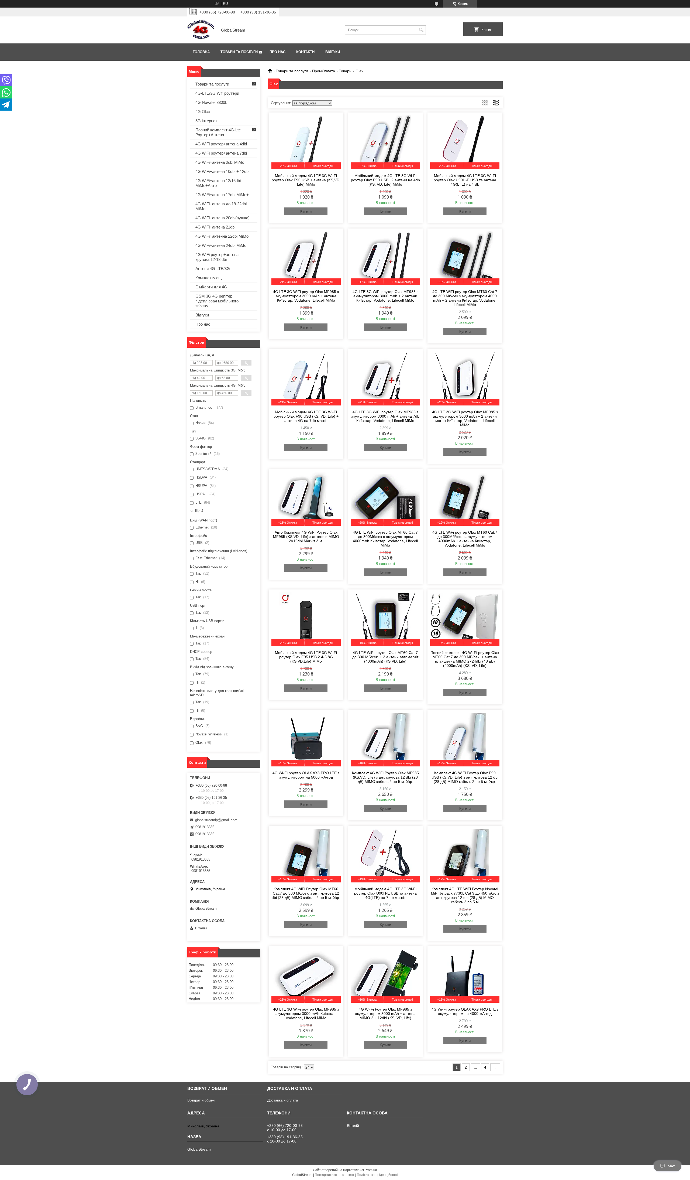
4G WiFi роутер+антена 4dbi (221, 144)
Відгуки (332, 52)
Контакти (305, 52)
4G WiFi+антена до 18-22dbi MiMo (221, 206)
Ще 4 (199, 511)
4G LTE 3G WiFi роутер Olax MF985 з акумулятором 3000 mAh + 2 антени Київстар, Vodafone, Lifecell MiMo (385, 295)
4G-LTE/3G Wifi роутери (217, 93)
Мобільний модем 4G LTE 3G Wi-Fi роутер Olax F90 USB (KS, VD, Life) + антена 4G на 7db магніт (306, 416)
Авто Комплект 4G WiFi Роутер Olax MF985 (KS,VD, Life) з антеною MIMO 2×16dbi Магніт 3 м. (306, 536)
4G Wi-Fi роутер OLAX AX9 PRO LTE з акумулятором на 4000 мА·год (465, 1011)
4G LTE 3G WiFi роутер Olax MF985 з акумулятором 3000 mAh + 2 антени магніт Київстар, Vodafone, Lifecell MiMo (465, 418)
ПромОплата (323, 71)
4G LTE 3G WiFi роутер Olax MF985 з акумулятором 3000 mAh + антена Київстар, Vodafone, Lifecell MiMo (306, 295)
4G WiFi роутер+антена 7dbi (221, 153)
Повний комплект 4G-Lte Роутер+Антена (218, 132)
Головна (201, 52)
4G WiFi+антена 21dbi (215, 227)
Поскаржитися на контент (334, 1175)
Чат (671, 1166)
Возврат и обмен (201, 1100)
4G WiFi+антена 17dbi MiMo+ (222, 194)
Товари (345, 71)
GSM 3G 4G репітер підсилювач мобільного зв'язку (217, 301)
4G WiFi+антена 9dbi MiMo (219, 162)
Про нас (277, 52)
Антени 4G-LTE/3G (212, 268)
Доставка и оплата (282, 1100)
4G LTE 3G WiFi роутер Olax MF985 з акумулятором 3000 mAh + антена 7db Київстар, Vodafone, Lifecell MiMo (385, 416)
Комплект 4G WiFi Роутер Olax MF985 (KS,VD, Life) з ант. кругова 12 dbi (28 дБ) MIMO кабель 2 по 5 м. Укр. (385, 777)
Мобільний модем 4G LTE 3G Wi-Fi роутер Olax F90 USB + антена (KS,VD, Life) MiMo (306, 179)
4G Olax (202, 111)
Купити (306, 211)
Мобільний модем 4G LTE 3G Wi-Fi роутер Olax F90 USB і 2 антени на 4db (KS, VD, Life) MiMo (385, 179)
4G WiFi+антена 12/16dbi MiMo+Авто (218, 183)
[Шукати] (421, 30)
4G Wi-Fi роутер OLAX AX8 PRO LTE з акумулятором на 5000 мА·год (305, 775)
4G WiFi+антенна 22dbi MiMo (222, 236)
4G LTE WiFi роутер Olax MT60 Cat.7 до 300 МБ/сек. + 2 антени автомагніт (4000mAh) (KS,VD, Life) (385, 656)
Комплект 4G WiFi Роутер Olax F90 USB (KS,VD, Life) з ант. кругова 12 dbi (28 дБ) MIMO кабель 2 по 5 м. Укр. (465, 777)
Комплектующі (208, 277)
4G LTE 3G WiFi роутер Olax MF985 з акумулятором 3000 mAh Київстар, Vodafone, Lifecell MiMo (306, 1013)
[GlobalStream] (200, 30)
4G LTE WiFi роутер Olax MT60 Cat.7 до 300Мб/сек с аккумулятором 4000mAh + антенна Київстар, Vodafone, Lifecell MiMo (464, 538)
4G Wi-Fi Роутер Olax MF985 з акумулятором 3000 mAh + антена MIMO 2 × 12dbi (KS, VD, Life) (385, 1013)
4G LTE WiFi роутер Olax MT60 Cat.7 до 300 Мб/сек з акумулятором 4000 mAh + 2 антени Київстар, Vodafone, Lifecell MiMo (464, 298)
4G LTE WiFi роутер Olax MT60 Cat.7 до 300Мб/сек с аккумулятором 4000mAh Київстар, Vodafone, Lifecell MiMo (385, 538)
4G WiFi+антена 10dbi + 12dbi (222, 171)
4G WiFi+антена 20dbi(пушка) (222, 218)
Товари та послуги (239, 52)
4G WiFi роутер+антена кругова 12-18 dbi (217, 257)
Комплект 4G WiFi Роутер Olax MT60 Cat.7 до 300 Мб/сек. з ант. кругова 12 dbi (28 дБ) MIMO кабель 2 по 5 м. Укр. (306, 893)
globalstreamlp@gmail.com (216, 820)
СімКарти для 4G (211, 287)
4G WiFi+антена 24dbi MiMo (220, 245)
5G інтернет (206, 120)
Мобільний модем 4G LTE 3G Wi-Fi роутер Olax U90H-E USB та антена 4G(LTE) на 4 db (465, 179)
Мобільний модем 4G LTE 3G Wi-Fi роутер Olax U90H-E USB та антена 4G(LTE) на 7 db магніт (385, 893)
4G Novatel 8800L (211, 102)
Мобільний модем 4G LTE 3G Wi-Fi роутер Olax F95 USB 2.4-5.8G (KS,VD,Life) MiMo (306, 656)
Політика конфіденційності (377, 1175)
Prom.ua (371, 1170)
